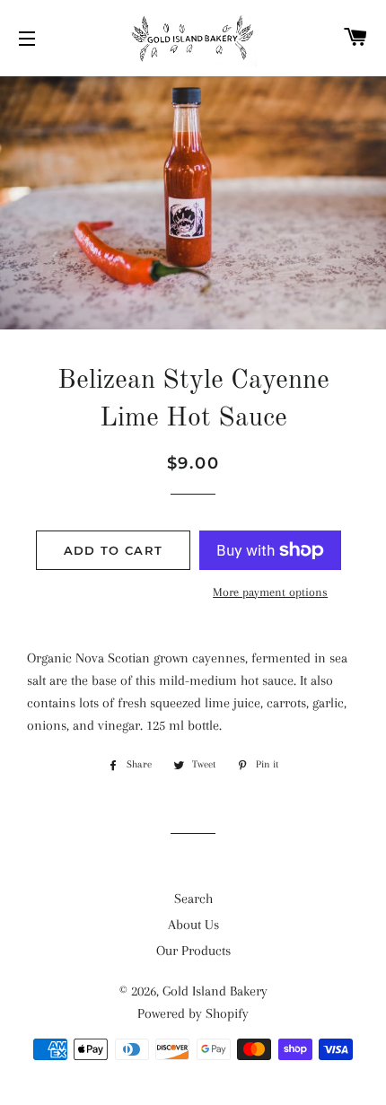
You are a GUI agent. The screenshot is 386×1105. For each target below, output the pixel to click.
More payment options (270, 592)
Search (193, 898)
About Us (193, 924)
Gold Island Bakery (215, 991)
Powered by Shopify (193, 1013)
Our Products (193, 951)
